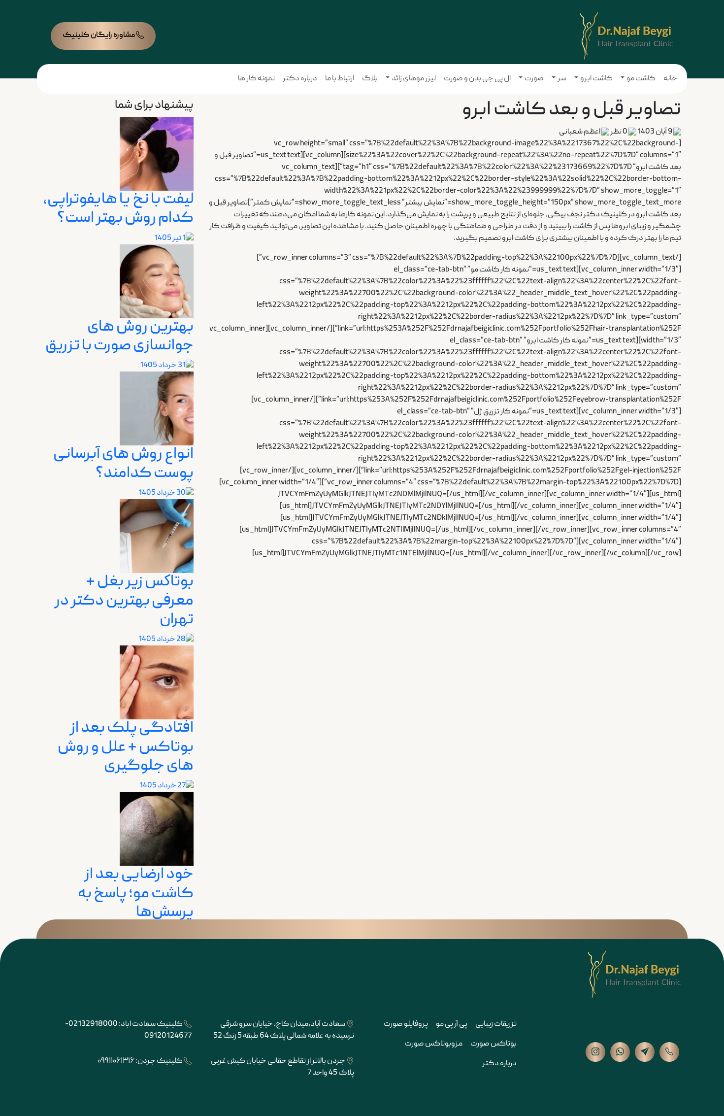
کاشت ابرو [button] (596, 78)
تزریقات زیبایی (496, 1024)
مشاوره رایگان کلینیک (99, 35)
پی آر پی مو (451, 1024)
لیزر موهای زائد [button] (414, 78)
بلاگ (370, 78)
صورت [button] (534, 78)
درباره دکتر (300, 78)
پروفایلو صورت (406, 1024)
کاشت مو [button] (641, 78)
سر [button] (562, 78)
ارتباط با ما (339, 78)
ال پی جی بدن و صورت (477, 78)
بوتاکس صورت (493, 1044)
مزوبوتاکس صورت (433, 1044)
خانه (670, 78)
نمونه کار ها (256, 78)
